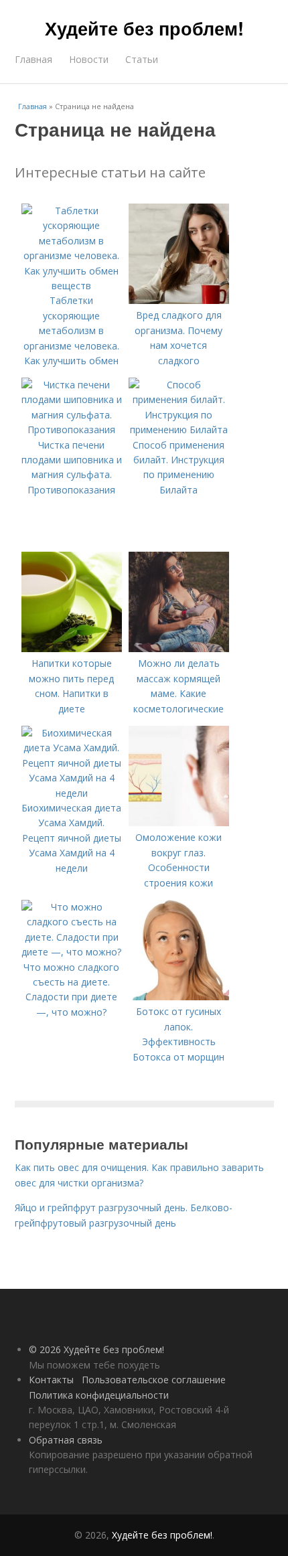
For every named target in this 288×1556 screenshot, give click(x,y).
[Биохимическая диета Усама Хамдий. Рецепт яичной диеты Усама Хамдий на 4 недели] (71, 793)
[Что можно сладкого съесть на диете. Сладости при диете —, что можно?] (71, 951)
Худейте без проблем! (144, 28)
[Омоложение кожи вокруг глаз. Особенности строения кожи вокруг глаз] (179, 822)
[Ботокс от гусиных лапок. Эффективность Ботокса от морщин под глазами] (179, 996)
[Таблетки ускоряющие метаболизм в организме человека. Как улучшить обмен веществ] (71, 285)
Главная (33, 59)
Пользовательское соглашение (154, 1379)
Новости (89, 59)
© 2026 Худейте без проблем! (96, 1349)
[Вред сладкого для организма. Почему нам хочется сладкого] (179, 300)
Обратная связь (65, 1439)
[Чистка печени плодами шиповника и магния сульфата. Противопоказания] (71, 429)
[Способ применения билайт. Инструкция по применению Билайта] (179, 429)
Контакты (51, 1379)
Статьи (141, 59)
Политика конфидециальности (99, 1395)
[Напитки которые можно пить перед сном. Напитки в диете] (71, 648)
